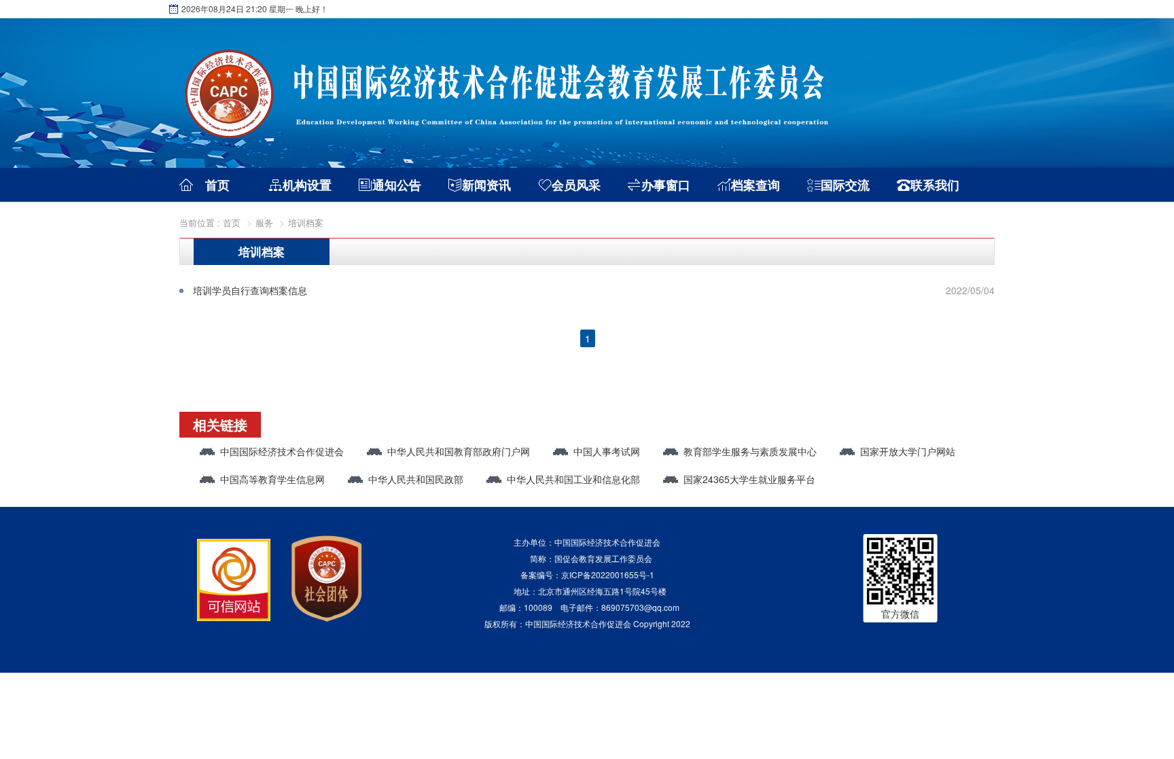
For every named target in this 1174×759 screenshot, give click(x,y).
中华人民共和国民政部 (415, 479)
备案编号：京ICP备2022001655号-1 (587, 574)
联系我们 (934, 185)
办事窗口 (665, 185)
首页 (217, 185)
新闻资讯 (486, 185)
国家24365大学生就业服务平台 (749, 479)
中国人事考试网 (606, 451)
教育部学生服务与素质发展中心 (750, 451)
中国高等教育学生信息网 (272, 479)
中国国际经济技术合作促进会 (282, 451)
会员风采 (576, 185)
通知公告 (396, 185)
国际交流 (845, 185)
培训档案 (305, 222)
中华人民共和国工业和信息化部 (573, 479)
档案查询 (755, 185)
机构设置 (307, 185)
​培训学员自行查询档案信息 (250, 290)
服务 (264, 222)
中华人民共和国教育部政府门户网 (458, 451)
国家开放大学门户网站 (907, 451)
